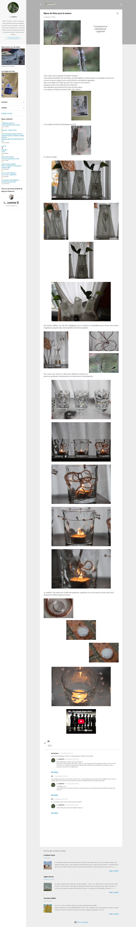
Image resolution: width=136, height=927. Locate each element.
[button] (117, 13)
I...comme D (50, 4)
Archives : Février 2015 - (9, 130)
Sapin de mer (49, 877)
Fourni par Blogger (82, 922)
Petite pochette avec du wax (10, 125)
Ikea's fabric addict (7, 157)
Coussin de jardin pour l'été (10, 159)
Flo (52, 776)
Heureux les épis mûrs (8, 182)
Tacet (3, 151)
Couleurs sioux (49, 855)
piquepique (54, 753)
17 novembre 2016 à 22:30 (61, 776)
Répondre (54, 772)
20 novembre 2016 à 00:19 (72, 759)
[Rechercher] (121, 5)
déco (49, 745)
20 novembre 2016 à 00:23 (72, 805)
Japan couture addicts (8, 164)
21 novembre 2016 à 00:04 (72, 783)
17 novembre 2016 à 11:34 (66, 753)
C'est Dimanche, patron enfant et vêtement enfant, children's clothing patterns (12, 135)
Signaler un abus (6, 113)
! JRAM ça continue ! (8, 123)
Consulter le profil (13, 38)
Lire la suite (114, 871)
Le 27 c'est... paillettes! (8, 175)
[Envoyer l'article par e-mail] (48, 742)
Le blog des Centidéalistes (10, 180)
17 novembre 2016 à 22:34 (61, 799)
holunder (4, 150)
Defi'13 (3, 146)
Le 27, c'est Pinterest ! (8, 173)
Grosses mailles (50, 898)
